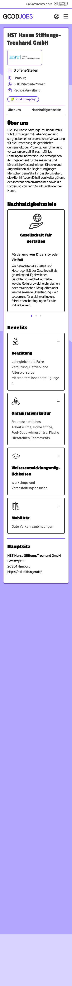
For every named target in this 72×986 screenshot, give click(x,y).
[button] (31, 316)
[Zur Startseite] (18, 16)
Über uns (14, 110)
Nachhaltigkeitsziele (45, 110)
